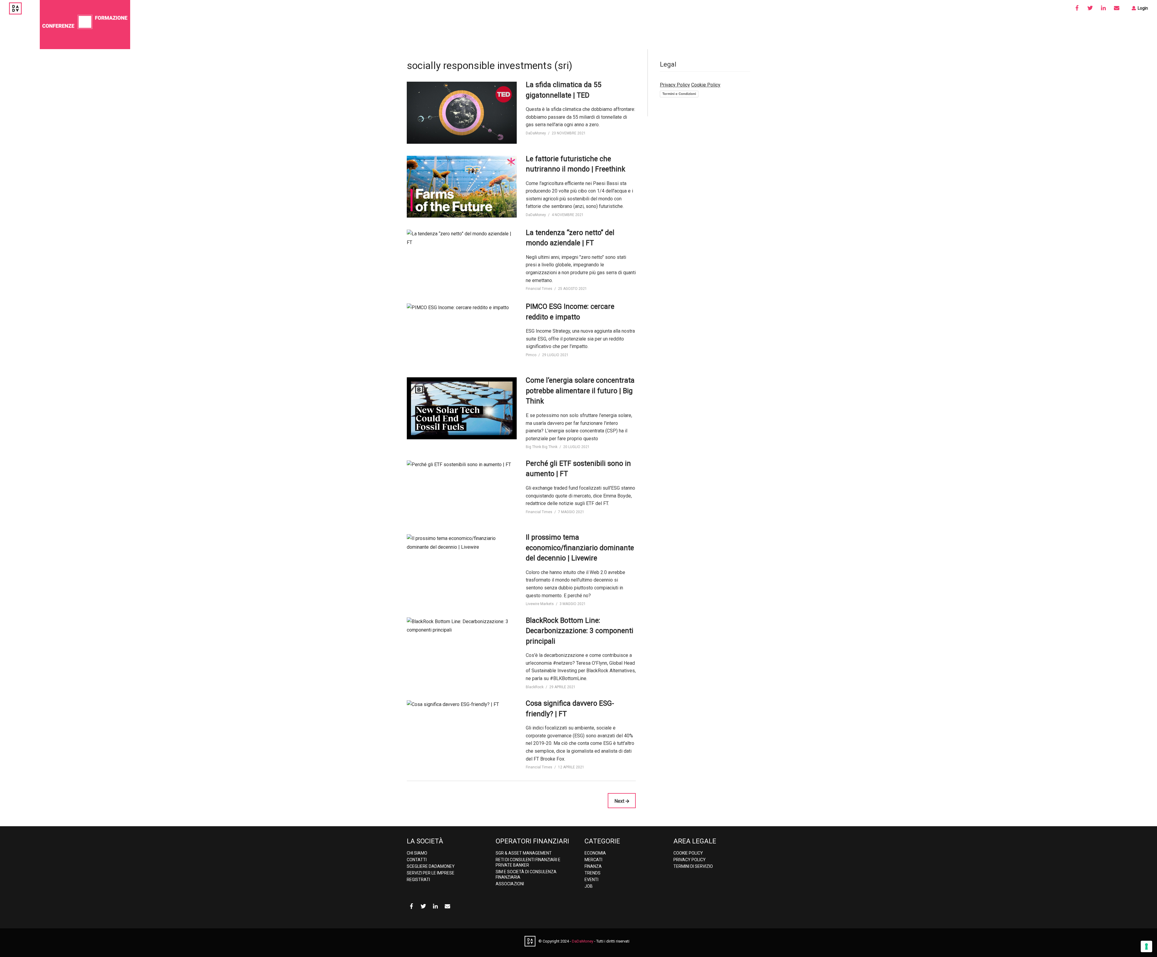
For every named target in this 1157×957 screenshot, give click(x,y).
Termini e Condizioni (679, 94)
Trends (592, 873)
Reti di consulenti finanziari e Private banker (528, 862)
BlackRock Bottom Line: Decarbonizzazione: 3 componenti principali (579, 631)
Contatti (417, 859)
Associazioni (510, 883)
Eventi (591, 879)
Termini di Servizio (693, 866)
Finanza (593, 866)
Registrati (418, 879)
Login (1142, 8)
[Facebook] (1076, 8)
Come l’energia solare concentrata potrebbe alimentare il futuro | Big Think (580, 390)
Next (620, 801)
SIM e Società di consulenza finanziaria (526, 874)
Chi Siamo (417, 853)
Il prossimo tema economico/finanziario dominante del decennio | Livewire (580, 547)
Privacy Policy (675, 85)
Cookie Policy (705, 85)
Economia (595, 853)
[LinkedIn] (1103, 8)
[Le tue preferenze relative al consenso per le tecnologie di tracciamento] (1146, 946)
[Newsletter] (1116, 8)
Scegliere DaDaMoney (431, 866)
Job (589, 886)
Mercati (593, 859)
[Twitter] (1090, 8)
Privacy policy (689, 859)
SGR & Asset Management (524, 853)
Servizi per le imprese (430, 873)
